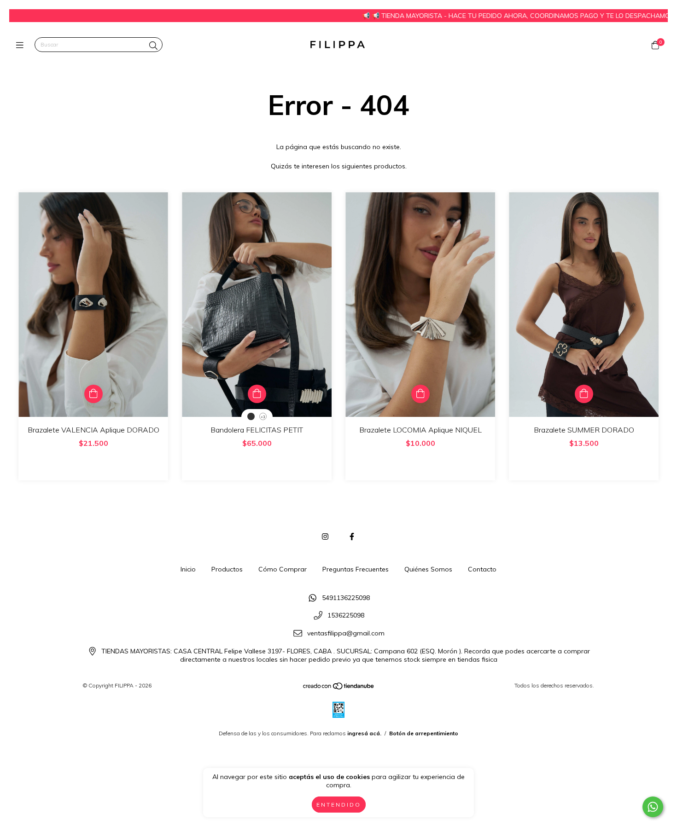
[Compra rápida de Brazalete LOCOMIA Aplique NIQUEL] (420, 394)
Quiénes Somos (428, 569)
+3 (263, 417)
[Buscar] (153, 46)
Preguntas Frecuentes (355, 569)
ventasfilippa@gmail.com (346, 633)
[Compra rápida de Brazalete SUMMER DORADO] (584, 394)
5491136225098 (346, 598)
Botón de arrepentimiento (423, 733)
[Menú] (22, 45)
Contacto (482, 569)
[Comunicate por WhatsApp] (652, 806)
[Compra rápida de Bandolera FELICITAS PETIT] (257, 394)
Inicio (188, 569)
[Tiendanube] (339, 688)
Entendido (338, 804)
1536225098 (345, 616)
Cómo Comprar (282, 569)
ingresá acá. (364, 733)
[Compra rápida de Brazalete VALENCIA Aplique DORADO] (93, 394)
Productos (227, 569)
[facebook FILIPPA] (351, 536)
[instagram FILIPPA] (325, 536)
